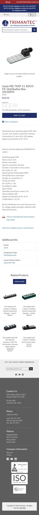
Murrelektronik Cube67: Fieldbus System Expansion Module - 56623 (10, 309)
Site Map (23, 508)
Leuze (4, 94)
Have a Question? (11, 122)
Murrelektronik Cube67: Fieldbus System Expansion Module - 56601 (29, 309)
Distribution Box (10, 255)
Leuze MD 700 (9, 263)
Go (31, 369)
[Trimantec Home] (19, 23)
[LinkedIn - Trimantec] (23, 375)
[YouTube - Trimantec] (19, 375)
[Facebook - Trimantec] (16, 375)
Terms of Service (11, 437)
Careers (8, 455)
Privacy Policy (11, 440)
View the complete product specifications (18, 228)
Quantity (5, 102)
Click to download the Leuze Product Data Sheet (20, 218)
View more (20, 281)
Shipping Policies (12, 435)
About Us (9, 452)
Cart (33, 14)
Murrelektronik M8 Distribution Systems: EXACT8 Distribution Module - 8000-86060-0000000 (10, 343)
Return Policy (10, 442)
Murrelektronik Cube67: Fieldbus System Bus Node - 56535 (29, 340)
